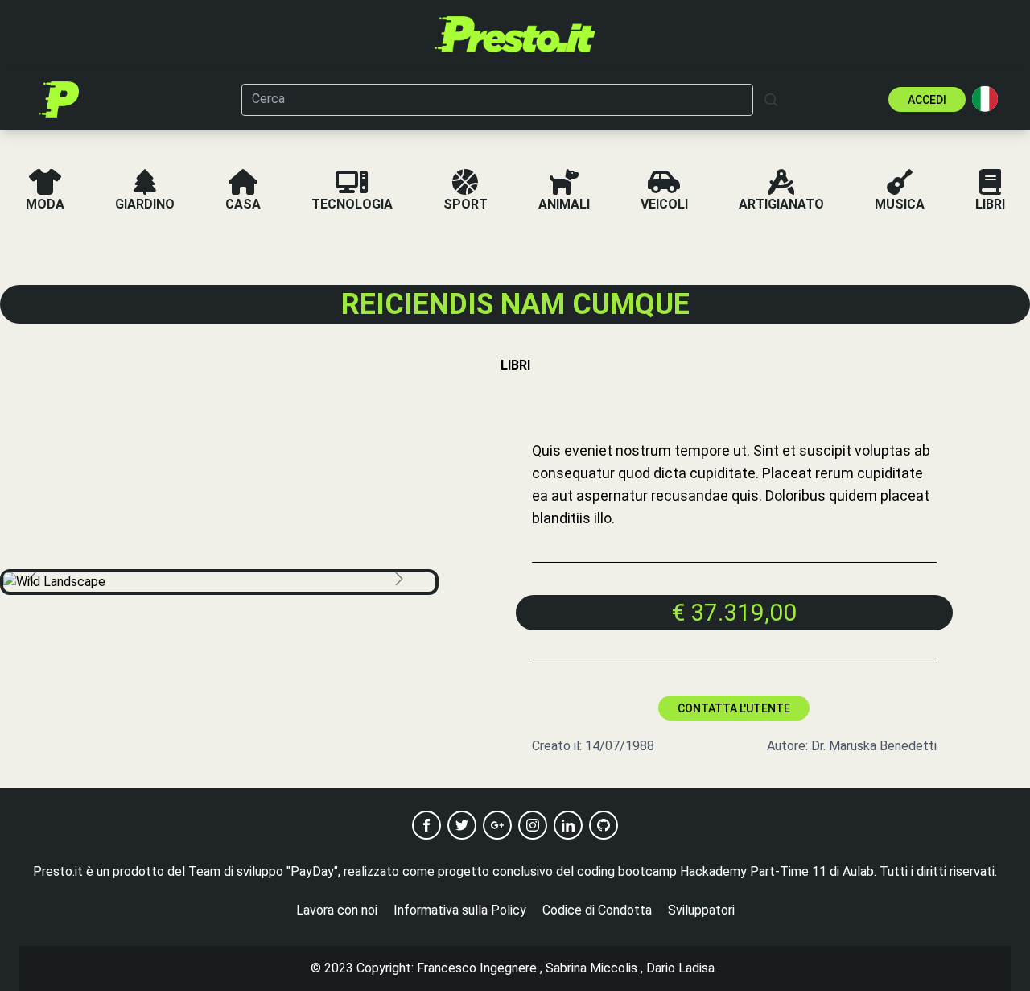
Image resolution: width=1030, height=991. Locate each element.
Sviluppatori (701, 910)
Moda (45, 204)
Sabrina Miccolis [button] (591, 968)
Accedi (927, 99)
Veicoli (664, 204)
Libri (990, 204)
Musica (900, 204)
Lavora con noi (336, 910)
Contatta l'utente (734, 708)
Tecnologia (352, 204)
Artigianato (781, 204)
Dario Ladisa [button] (680, 968)
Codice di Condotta (597, 910)
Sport (465, 204)
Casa (243, 204)
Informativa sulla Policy (459, 910)
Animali (564, 204)
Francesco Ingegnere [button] (477, 968)
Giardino (145, 204)
